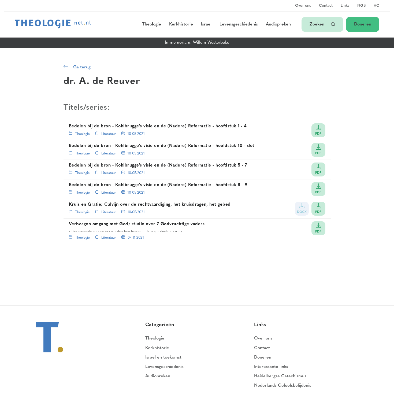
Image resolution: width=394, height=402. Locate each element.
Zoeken (318, 24)
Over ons (303, 6)
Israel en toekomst (163, 357)
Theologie (151, 24)
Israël (206, 24)
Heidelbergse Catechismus (280, 376)
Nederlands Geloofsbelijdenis (282, 385)
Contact (326, 6)
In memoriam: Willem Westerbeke (197, 42)
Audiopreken (278, 24)
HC (376, 6)
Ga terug (82, 67)
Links (345, 6)
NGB (361, 6)
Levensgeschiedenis (239, 24)
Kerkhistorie (181, 24)
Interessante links (271, 367)
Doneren (362, 24)
